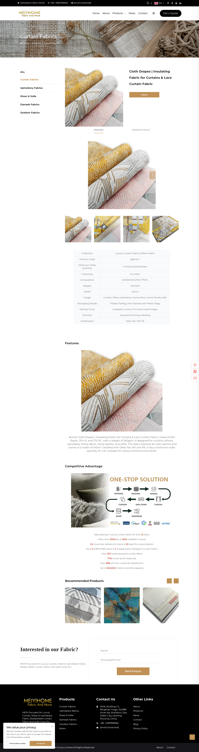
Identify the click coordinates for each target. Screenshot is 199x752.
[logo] (30, 13)
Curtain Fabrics (51, 43)
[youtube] (176, 3)
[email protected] (82, 2)
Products (117, 13)
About (106, 13)
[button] (169, 580)
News (132, 13)
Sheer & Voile (28, 96)
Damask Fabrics (29, 104)
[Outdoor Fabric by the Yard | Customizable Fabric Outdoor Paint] (83, 605)
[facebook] (172, 3)
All (22, 72)
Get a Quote (170, 13)
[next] (152, 175)
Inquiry (144, 95)
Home (96, 13)
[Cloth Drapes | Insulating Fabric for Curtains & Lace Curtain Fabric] (122, 175)
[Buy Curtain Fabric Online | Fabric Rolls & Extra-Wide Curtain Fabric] (161, 605)
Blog (135, 724)
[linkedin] (180, 3)
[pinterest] (168, 3)
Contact (142, 13)
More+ (62, 728)
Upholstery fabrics (31, 88)
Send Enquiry (133, 671)
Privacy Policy (140, 728)
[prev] (91, 175)
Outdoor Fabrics (30, 112)
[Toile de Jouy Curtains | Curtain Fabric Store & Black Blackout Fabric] (122, 605)
